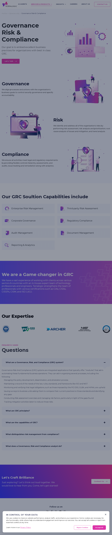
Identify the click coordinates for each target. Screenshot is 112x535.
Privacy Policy (25, 527)
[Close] (105, 514)
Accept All (99, 527)
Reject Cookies (82, 527)
